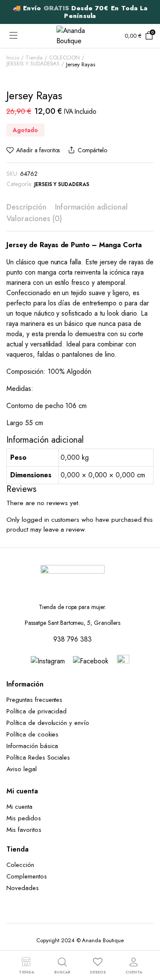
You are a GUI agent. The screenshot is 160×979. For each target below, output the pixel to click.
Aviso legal (21, 769)
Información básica (32, 746)
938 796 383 (72, 639)
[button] (33, 150)
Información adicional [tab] (91, 207)
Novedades (22, 888)
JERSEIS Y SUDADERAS (33, 63)
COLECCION (64, 57)
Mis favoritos (23, 829)
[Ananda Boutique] (80, 36)
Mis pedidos (23, 818)
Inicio (12, 57)
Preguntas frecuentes (34, 699)
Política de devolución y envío (47, 723)
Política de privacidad (36, 711)
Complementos (26, 876)
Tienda (34, 57)
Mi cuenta (19, 806)
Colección (20, 865)
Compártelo (92, 150)
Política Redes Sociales (40, 757)
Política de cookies (32, 734)
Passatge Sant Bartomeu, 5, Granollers (72, 622)
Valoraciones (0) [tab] (34, 218)
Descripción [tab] (26, 207)
